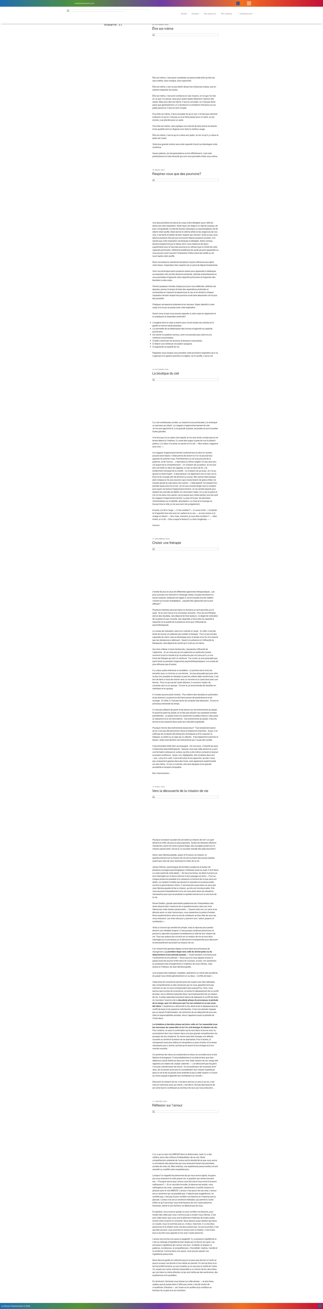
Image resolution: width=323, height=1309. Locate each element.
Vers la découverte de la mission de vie (180, 790)
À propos (195, 14)
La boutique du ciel (165, 373)
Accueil (184, 14)
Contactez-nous (246, 14)
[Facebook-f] (238, 3)
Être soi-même (162, 28)
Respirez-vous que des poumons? (176, 173)
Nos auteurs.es (210, 14)
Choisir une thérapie (166, 542)
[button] (249, 3)
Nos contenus (226, 14)
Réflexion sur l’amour (167, 1105)
